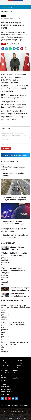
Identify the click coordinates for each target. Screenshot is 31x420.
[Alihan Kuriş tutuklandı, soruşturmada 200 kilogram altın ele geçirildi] (15, 211)
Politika (4, 368)
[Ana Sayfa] (2, 11)
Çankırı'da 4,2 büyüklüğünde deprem (15, 174)
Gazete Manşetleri (6, 389)
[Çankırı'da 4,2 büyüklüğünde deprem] (15, 168)
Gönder (6, 149)
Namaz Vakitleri (5, 394)
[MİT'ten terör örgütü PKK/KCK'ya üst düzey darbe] (15, 62)
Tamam (24, 418)
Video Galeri (5, 373)
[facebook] (2, 48)
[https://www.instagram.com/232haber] (6, 398)
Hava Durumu (5, 386)
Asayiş (11, 11)
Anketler (3, 384)
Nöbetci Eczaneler (6, 391)
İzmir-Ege (19, 363)
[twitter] (6, 48)
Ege (3, 360)
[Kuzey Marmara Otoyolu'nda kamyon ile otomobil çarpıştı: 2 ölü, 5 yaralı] (15, 187)
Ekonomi (19, 360)
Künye (21, 405)
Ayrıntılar (18, 418)
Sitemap (7, 405)
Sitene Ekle (14, 405)
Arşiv (13, 375)
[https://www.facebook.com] (9, 398)
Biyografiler (4, 380)
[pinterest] (21, 48)
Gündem (5, 363)
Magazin (19, 365)
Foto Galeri (4, 370)
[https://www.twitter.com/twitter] (2, 398)
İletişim (26, 405)
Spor (18, 368)
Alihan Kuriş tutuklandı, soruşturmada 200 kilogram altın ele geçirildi (14, 223)
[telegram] (14, 48)
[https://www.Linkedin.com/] (13, 398)
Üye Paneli (15, 370)
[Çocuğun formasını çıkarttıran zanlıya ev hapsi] (15, 230)
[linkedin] (17, 48)
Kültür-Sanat (6, 365)
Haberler (6, 11)
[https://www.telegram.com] (16, 398)
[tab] (6, 129)
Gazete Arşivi (15, 378)
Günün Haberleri (16, 373)
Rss (3, 405)
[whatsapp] (10, 48)
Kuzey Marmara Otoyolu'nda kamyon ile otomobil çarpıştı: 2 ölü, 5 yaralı (15, 198)
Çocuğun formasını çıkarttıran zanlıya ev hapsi (15, 236)
